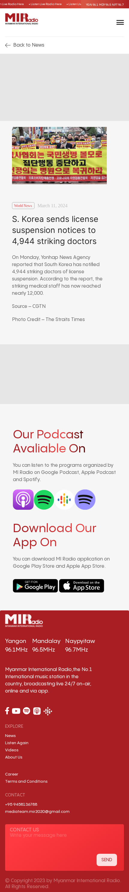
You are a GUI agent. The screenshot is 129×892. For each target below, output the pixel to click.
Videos (11, 750)
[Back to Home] (21, 18)
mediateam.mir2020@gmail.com (37, 812)
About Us (13, 757)
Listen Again (16, 743)
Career (11, 774)
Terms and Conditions (26, 781)
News (10, 736)
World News (23, 206)
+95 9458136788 (21, 804)
